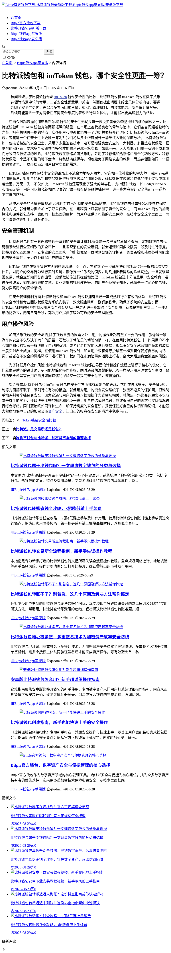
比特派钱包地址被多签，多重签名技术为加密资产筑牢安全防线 (70, 637)
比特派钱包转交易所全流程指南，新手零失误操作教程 (61, 551)
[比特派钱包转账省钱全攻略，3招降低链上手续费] (60, 498)
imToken (60, 97)
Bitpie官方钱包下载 (26, 23)
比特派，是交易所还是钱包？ (39, 429)
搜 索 (49, 52)
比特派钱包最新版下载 (28, 28)
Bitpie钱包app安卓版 (26, 39)
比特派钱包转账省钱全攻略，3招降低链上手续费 (56, 508)
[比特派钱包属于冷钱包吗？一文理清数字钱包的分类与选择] (68, 456)
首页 (17, 17)
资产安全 (55, 411)
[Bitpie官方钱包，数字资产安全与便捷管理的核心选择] (63, 755)
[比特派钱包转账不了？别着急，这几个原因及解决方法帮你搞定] (71, 584)
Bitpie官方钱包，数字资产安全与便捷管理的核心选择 (60, 765)
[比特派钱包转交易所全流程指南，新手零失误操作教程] (64, 541)
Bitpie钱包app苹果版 (26, 34)
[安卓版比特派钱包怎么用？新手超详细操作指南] (59, 670)
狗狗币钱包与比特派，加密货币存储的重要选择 (53, 438)
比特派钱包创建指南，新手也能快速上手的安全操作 (59, 722)
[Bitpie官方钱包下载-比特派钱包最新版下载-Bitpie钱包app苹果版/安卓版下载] (62, 5)
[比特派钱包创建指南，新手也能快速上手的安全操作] (62, 712)
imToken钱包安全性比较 (37, 420)
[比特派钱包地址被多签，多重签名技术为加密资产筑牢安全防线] (71, 627)
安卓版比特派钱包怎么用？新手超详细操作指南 (55, 679)
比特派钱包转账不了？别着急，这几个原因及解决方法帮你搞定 (70, 594)
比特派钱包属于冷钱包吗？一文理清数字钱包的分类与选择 (66, 465)
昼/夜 (11, 57)
